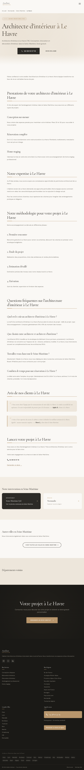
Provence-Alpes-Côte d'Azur (52, 678)
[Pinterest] (8, 661)
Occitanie (47, 684)
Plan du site (70, 767)
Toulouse (4, 724)
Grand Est (47, 687)
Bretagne (46, 692)
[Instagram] (3, 661)
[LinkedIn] (12, 661)
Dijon (11, 760)
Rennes (67, 757)
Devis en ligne (51, 51)
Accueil (4, 11)
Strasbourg (5, 732)
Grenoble (5, 760)
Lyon (3, 715)
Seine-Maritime (20, 11)
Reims (73, 757)
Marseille (4, 718)
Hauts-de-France (49, 690)
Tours (22, 760)
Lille (3, 735)
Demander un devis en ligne (55, 727)
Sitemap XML (78, 767)
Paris (3, 712)
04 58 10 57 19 (30, 51)
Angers (17, 760)
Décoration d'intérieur (8, 678)
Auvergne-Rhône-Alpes (51, 675)
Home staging (6, 684)
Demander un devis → (14, 465)
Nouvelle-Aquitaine (49, 681)
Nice (3, 726)
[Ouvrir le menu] (79, 3)
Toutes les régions (49, 701)
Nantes (4, 729)
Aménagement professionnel (10, 681)
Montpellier (5, 738)
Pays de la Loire (48, 695)
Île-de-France (48, 672)
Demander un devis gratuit (40, 620)
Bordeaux (5, 721)
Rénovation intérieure (8, 675)
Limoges (34, 760)
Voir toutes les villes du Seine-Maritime (41, 545)
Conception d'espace (8, 672)
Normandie (11, 11)
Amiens (28, 760)
